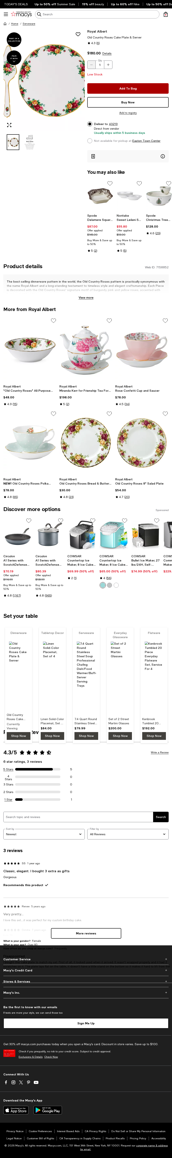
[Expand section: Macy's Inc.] (86, 992)
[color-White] (116, 585)
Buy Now (128, 102)
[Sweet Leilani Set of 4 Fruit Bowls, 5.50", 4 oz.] (130, 196)
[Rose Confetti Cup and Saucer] (142, 349)
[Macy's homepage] (5, 23)
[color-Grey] (109, 585)
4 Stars (8, 777)
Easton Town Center (146, 140)
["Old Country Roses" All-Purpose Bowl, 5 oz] (30, 349)
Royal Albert (97, 31)
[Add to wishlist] (78, 34)
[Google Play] (48, 1110)
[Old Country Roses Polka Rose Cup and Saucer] (30, 443)
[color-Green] (102, 585)
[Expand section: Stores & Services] (86, 981)
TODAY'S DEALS (16, 4)
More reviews (86, 933)
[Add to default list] (109, 183)
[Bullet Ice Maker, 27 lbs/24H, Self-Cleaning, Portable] (145, 534)
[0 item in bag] (166, 14)
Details (107, 53)
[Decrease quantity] (91, 65)
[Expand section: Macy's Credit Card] (86, 970)
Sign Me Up (86, 1023)
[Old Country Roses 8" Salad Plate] (142, 443)
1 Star (8, 799)
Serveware (29, 23)
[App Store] (16, 1110)
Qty (100, 60)
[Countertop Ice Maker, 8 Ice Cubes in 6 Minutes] (81, 534)
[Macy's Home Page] (21, 14)
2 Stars (8, 792)
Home (14, 23)
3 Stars (8, 784)
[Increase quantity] (108, 65)
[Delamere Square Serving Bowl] (100, 196)
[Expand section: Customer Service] (86, 959)
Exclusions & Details (31, 1056)
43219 (113, 124)
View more (86, 297)
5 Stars (8, 769)
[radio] (102, 585)
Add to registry (128, 112)
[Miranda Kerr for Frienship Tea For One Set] (86, 349)
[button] (44, 89)
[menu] (5, 14)
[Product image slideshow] (44, 80)
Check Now (51, 1056)
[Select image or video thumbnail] (13, 142)
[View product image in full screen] (9, 125)
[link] (100, 233)
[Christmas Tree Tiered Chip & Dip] (159, 196)
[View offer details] (128, 156)
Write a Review (160, 752)
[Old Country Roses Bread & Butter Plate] (86, 443)
